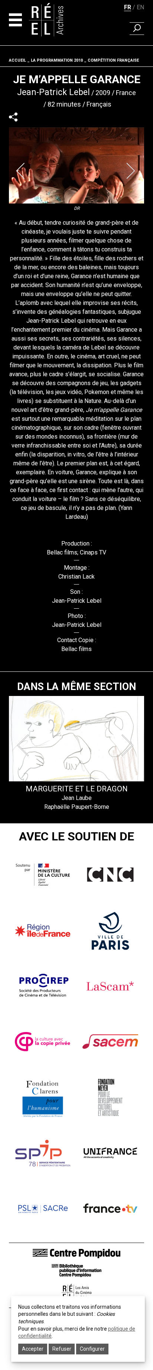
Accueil (17, 60)
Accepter (32, 1349)
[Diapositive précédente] (21, 171)
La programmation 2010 (57, 60)
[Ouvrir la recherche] (137, 28)
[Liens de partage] (13, 116)
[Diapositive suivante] (131, 171)
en (140, 7)
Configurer (92, 1349)
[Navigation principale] (15, 19)
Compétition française (113, 60)
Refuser (61, 1349)
